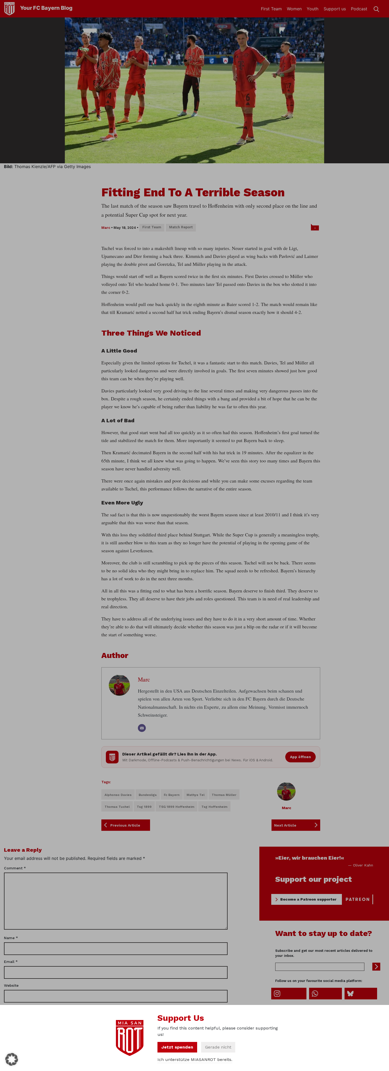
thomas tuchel (117, 807)
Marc (105, 228)
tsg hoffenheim (214, 807)
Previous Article (125, 825)
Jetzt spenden (177, 1047)
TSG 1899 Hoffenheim (176, 807)
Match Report (181, 227)
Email (11, 961)
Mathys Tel (196, 795)
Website (11, 985)
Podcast (359, 8)
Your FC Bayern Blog (46, 8)
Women (294, 8)
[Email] (142, 728)
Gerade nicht (218, 1047)
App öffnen (300, 757)
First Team (271, 8)
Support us (335, 8)
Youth (312, 8)
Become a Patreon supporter (308, 899)
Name (11, 938)
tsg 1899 (144, 807)
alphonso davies (118, 795)
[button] (11, 1059)
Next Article (285, 825)
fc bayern (171, 795)
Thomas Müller (224, 795)
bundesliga (148, 795)
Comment (15, 868)
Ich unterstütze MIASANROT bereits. (194, 1059)
